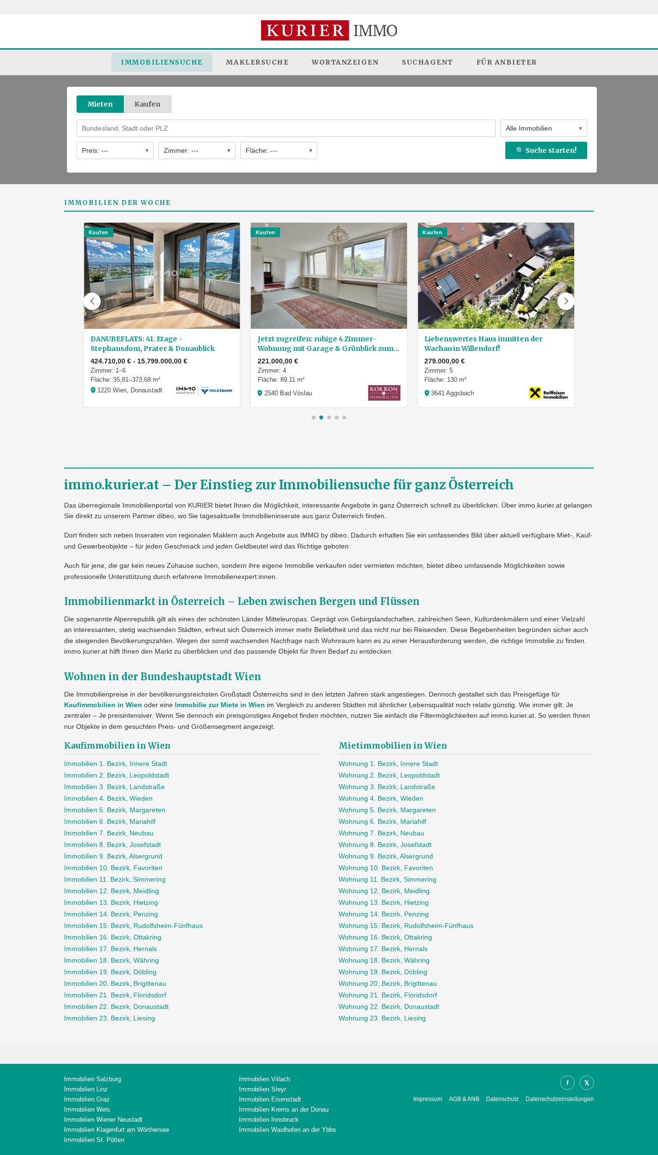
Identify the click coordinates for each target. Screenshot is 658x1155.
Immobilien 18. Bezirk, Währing (111, 960)
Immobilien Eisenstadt (270, 1099)
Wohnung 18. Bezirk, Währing (384, 960)
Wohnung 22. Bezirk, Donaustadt (389, 1006)
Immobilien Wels (87, 1109)
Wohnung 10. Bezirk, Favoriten (386, 868)
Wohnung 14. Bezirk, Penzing (384, 914)
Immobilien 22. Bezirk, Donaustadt (116, 1006)
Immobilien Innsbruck (269, 1119)
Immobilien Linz (86, 1089)
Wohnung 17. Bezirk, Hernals (383, 949)
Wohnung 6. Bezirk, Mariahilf (382, 821)
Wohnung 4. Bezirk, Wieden (381, 798)
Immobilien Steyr (262, 1089)
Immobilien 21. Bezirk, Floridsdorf (115, 995)
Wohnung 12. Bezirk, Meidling (384, 891)
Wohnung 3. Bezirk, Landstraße (387, 787)
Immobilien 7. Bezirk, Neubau (109, 833)
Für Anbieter (506, 62)
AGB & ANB (464, 1099)
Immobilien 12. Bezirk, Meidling (111, 891)
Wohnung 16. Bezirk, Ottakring (385, 937)
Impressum (427, 1099)
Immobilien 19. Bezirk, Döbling (110, 972)
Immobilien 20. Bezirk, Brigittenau (115, 983)
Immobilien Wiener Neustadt (103, 1119)
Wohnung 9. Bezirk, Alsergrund (386, 856)
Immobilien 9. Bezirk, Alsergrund (113, 856)
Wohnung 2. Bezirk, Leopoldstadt (389, 775)
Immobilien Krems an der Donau (284, 1109)
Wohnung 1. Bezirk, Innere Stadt (388, 763)
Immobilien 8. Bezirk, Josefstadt (112, 844)
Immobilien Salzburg (92, 1079)
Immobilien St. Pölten (94, 1139)
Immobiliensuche (162, 62)
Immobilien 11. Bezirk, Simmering (115, 879)
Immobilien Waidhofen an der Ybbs (287, 1129)
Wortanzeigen (345, 62)
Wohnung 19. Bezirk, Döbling (383, 972)
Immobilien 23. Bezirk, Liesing (109, 1018)
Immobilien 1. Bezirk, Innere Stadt (115, 763)
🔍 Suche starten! (546, 150)
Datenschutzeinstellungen (560, 1099)
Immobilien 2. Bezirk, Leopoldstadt (116, 775)
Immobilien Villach (264, 1079)
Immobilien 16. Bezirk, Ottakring (112, 937)
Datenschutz (502, 1099)
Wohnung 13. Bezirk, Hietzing (384, 902)
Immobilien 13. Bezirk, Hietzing (111, 902)
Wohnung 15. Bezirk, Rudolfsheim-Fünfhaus (406, 925)
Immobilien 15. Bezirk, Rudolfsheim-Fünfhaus (133, 925)
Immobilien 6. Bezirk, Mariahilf (110, 821)
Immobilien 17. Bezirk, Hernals (110, 949)
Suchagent (427, 62)
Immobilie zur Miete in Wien (220, 705)
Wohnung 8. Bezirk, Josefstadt (385, 844)
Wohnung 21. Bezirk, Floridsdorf (388, 995)
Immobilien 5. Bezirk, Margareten (114, 810)
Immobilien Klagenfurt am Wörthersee (116, 1129)
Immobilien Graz (87, 1099)
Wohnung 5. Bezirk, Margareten (387, 810)
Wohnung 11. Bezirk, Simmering (387, 879)
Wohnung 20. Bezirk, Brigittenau (388, 983)
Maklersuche (257, 62)
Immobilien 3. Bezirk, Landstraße (114, 787)
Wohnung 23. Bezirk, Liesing (382, 1018)
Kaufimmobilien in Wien (103, 705)
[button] (92, 301)
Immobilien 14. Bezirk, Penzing (111, 914)
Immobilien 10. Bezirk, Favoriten (113, 868)
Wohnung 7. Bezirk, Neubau (381, 833)
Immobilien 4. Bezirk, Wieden (108, 798)
